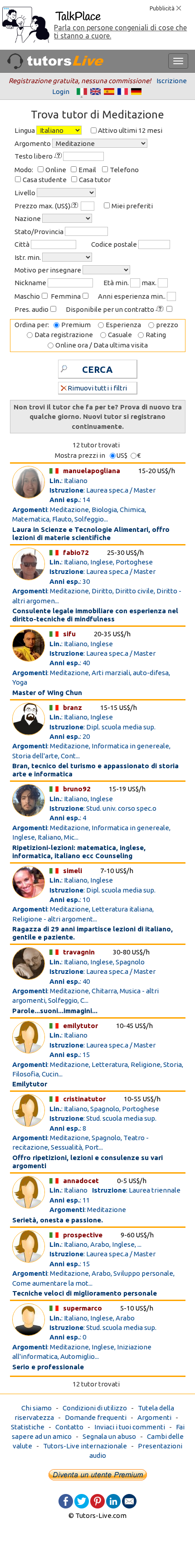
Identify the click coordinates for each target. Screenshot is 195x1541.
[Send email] (129, 1500)
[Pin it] (97, 1500)
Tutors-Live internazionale (85, 1446)
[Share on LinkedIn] (113, 1500)
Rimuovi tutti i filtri (97, 388)
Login (60, 91)
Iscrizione (171, 81)
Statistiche (27, 1427)
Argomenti (154, 1417)
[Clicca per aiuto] (58, 156)
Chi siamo (36, 1408)
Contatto (69, 1427)
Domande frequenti (96, 1417)
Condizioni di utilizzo (95, 1408)
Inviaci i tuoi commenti (129, 1427)
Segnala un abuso (109, 1436)
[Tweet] (81, 1500)
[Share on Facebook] (65, 1500)
